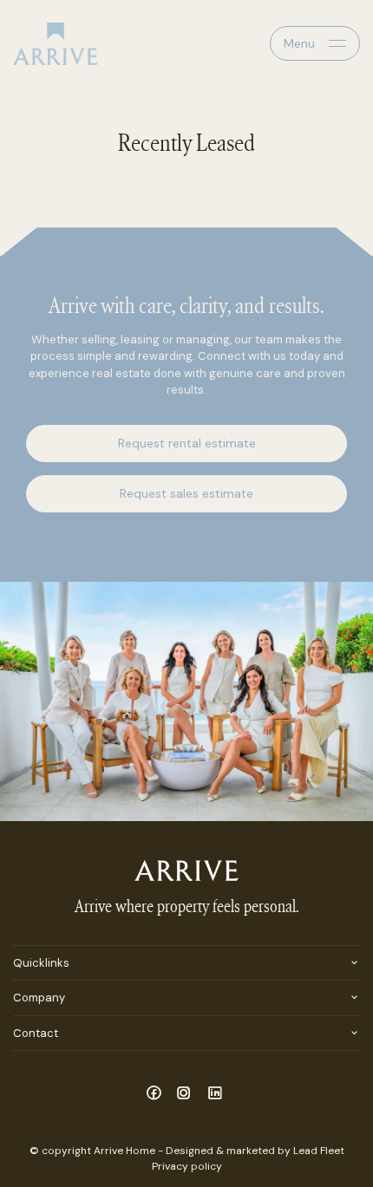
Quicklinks (41, 962)
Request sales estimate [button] (186, 493)
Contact (35, 1033)
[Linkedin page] (215, 1094)
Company (39, 997)
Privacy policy (187, 1166)
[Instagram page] (186, 1094)
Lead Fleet (318, 1151)
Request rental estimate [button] (187, 443)
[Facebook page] (155, 1094)
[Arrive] (55, 43)
